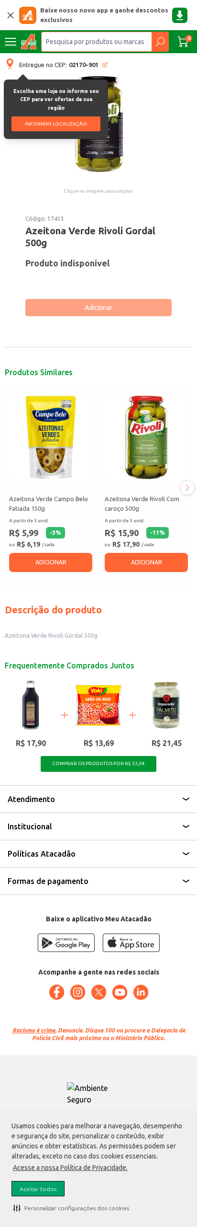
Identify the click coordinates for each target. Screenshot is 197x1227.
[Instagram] (77, 992)
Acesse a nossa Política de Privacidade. (70, 1167)
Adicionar (98, 307)
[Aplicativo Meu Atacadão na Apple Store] (131, 942)
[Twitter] (98, 992)
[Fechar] (10, 15)
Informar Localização (56, 123)
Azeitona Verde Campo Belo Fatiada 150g (48, 503)
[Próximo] (187, 487)
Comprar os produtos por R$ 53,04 (98, 763)
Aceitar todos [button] (38, 1189)
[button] (71, 1208)
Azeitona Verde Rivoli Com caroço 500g (142, 503)
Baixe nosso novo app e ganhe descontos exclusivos (104, 15)
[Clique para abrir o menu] (10, 41)
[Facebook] (56, 992)
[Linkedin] (140, 992)
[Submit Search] (160, 41)
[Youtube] (119, 992)
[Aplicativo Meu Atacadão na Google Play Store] (66, 942)
